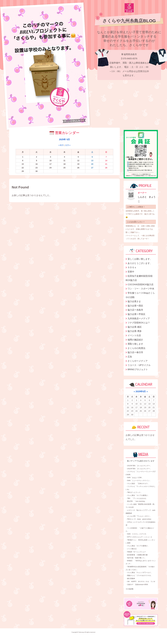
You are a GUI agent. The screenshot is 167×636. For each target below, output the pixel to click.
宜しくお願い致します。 (140, 259)
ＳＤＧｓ (132, 267)
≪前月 (61, 145)
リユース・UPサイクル (139, 365)
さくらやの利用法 (136, 348)
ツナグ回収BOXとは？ (139, 322)
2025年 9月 (64, 139)
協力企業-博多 (135, 331)
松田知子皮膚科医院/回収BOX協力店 (139, 278)
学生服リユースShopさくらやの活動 (140, 295)
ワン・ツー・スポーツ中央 (141, 288)
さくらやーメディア (138, 361)
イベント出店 (134, 335)
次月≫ (68, 145)
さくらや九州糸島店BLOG (129, 20)
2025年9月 (141, 391)
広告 (130, 356)
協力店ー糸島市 (135, 310)
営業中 (131, 271)
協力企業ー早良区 (136, 314)
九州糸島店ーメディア (139, 318)
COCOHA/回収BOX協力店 (140, 284)
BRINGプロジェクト (138, 369)
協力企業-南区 (135, 327)
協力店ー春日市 (135, 352)
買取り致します (135, 344)
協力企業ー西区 (135, 305)
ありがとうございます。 (140, 263)
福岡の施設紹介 (135, 339)
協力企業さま (134, 301)
